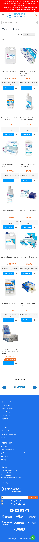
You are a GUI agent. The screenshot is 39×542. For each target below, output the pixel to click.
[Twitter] (17, 510)
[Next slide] (35, 387)
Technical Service (8, 449)
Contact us (4, 437)
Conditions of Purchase (8, 434)
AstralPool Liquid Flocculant (10, 257)
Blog (4, 460)
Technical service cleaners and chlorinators (16, 453)
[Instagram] (22, 510)
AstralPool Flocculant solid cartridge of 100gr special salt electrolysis (9, 351)
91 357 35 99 (7, 475)
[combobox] (19, 22)
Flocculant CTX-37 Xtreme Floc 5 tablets (28, 165)
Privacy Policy (5, 415)
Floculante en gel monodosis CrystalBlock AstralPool (27, 73)
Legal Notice (5, 419)
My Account (5, 431)
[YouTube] (27, 510)
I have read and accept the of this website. (18, 501)
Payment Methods (7, 408)
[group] (19, 387)
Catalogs (5, 456)
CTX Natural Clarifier (7, 211)
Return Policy (5, 412)
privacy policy (22, 504)
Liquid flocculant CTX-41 (9, 71)
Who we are (6, 446)
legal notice (21, 501)
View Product (8, 88)
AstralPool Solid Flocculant (28, 257)
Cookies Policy (5, 422)
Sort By (20, 34)
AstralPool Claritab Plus (8, 303)
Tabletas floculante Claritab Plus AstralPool (10, 119)
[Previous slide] (4, 387)
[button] (16, 88)
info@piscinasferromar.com (12, 477)
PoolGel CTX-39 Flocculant (28, 211)
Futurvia (23, 539)
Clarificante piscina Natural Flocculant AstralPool (28, 119)
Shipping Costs (6, 405)
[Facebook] (12, 510)
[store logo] (16, 15)
